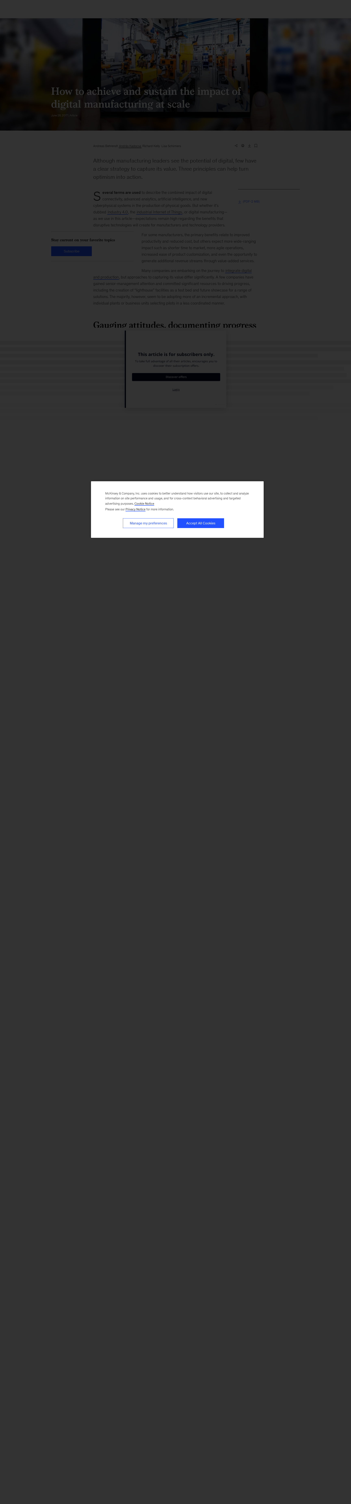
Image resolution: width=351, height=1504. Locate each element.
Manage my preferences (148, 523)
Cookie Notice (144, 503)
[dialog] (177, 509)
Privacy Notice (135, 509)
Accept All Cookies (200, 523)
